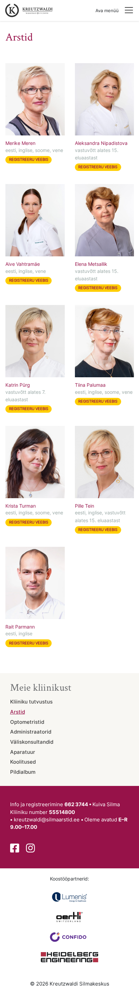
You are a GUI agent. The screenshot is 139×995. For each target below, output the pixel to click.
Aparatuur (22, 752)
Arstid (17, 712)
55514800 (62, 812)
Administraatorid (30, 732)
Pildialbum (22, 772)
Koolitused (23, 762)
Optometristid (27, 722)
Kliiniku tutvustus (31, 702)
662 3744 (76, 804)
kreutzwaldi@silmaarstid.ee (47, 820)
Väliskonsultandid (31, 742)
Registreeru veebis (28, 159)
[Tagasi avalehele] (27, 10)
